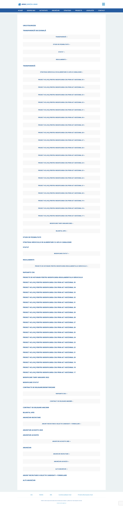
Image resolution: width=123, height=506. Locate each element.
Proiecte (78, 10)
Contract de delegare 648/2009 (61, 401)
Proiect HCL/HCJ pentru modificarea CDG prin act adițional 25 (60, 155)
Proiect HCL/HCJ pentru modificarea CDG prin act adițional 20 (60, 193)
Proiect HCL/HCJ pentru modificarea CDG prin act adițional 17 (60, 216)
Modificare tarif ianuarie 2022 (61, 223)
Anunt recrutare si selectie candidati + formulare (61, 424)
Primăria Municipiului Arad (85, 495)
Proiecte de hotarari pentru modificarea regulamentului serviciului (61, 266)
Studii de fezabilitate (61, 44)
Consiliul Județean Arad (65, 495)
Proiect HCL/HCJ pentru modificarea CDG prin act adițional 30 (60, 117)
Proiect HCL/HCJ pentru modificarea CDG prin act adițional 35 (60, 79)
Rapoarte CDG (61, 393)
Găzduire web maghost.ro (61, 503)
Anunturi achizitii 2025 (60, 441)
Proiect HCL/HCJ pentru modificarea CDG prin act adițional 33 (60, 95)
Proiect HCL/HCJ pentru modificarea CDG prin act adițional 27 (60, 140)
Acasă (20, 10)
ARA (51, 495)
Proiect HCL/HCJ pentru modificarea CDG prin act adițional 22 (60, 178)
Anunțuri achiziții (61, 461)
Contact (101, 10)
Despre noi (31, 10)
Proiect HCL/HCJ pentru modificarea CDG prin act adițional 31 (60, 110)
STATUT (60, 52)
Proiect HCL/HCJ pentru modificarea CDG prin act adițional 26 (60, 148)
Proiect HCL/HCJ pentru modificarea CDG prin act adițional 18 (60, 208)
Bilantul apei (61, 231)
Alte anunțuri (60, 469)
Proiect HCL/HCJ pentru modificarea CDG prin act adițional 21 (60, 185)
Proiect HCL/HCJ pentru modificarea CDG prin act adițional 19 (60, 200)
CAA (31, 495)
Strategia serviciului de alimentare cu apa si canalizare (61, 72)
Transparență (61, 37)
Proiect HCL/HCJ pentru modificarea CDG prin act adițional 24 (60, 163)
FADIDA (41, 495)
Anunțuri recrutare (60, 454)
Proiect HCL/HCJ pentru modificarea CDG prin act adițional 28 (60, 132)
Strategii (67, 10)
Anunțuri (56, 10)
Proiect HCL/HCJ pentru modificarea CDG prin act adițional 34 (60, 87)
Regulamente (61, 59)
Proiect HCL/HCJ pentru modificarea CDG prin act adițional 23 (60, 170)
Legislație (90, 10)
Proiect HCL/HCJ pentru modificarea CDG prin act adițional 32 (60, 102)
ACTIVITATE (43, 10)
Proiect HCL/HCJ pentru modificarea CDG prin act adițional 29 (60, 125)
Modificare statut (61, 253)
